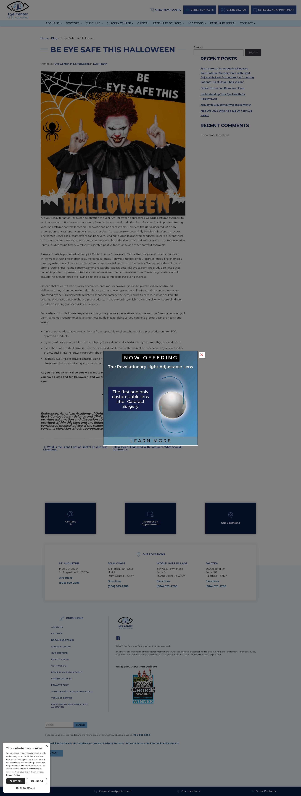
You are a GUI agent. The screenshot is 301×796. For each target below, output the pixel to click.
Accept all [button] (16, 781)
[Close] (202, 355)
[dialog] (26, 768)
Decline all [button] (37, 781)
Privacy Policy (13, 775)
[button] (26, 788)
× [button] (46, 746)
